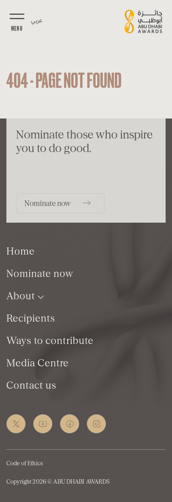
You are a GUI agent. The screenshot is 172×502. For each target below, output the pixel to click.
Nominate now (39, 273)
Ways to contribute (50, 340)
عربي (36, 20)
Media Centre (37, 363)
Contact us (31, 385)
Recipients (30, 318)
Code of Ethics (24, 463)
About (22, 296)
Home (20, 251)
